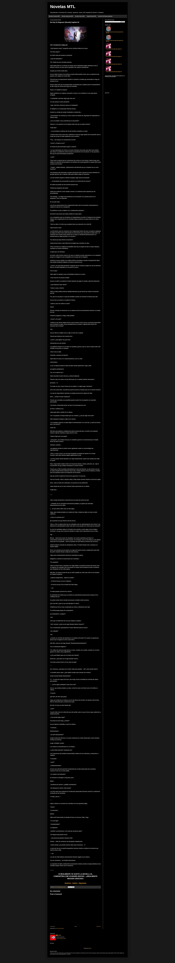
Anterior (68, 883)
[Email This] (68, 887)
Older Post (98, 926)
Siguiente (82, 883)
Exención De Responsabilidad (105, 16)
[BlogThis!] (69, 887)
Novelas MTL (62, 6)
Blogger (89, 948)
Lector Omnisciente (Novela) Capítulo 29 (114, 64)
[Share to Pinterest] (73, 887)
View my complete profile (61, 938)
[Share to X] (71, 887)
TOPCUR (59, 935)
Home (76, 926)
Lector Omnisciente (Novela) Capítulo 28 (114, 71)
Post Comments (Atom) (59, 928)
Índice (75, 883)
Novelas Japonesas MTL (67, 16)
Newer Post (52, 926)
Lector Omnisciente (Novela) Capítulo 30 (114, 56)
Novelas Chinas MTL (80, 16)
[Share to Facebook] (72, 887)
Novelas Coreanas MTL (54, 16)
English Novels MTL (91, 16)
